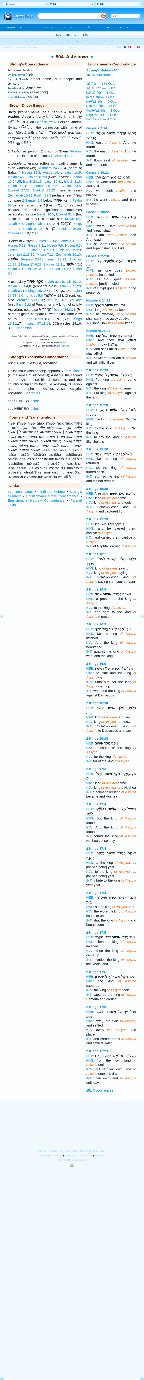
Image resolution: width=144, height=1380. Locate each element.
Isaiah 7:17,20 (70, 286)
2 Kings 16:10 (97, 703)
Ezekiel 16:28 (70, 229)
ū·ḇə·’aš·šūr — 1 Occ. (102, 115)
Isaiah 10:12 (71, 282)
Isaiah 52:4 (17, 186)
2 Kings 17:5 (96, 932)
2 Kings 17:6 (96, 972)
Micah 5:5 (15, 224)
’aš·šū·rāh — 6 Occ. (101, 88)
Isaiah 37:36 (33, 229)
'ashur (35, 393)
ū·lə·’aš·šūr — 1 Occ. (102, 106)
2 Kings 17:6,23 (30, 264)
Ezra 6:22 (23, 304)
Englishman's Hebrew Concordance (36, 500)
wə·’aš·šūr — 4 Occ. (101, 119)
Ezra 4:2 (74, 300)
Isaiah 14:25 (17, 177)
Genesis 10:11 (70, 241)
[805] (139, 625)
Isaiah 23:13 (32, 181)
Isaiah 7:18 (16, 269)
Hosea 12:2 (31, 172)
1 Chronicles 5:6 (30, 295)
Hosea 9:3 (73, 245)
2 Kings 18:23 (31, 319)
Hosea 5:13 (17, 245)
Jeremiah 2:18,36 (21, 254)
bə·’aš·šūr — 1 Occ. (101, 93)
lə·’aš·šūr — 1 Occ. (100, 97)
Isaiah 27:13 (37, 269)
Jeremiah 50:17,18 (30, 300)
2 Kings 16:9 (96, 624)
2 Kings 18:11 (54, 264)
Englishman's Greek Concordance (52, 496)
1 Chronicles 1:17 (64, 156)
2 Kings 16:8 (96, 589)
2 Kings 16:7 (96, 554)
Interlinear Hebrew (52, 492)
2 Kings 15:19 (35, 291)
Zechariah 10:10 (68, 254)
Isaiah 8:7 (15, 291)
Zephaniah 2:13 (38, 224)
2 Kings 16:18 (97, 738)
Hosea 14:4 (52, 172)
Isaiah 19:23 (37, 177)
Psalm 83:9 (42, 195)
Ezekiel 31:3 (65, 214)
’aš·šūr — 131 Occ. (100, 84)
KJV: (89, 151)
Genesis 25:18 (31, 259)
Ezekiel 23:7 (17, 233)
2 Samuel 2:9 (32, 200)
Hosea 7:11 (36, 245)
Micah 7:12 (45, 254)
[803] (4, 625)
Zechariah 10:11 (20, 195)
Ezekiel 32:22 (44, 190)
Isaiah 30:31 (53, 181)
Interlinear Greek (21, 492)
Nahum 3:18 (55, 300)
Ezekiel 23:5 (71, 186)
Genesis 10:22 (97, 212)
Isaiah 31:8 (72, 181)
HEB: (90, 133)
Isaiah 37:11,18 (38, 323)
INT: (89, 160)
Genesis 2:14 (45, 122)
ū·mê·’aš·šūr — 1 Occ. (103, 110)
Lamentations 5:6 (43, 186)
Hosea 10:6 (17, 250)
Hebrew (27, 47)
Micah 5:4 (73, 219)
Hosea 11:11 (60, 269)
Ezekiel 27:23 (19, 190)
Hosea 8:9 (55, 245)
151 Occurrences (99, 1090)
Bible (7, 47)
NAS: (90, 142)
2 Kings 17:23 (97, 1051)
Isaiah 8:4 (52, 282)
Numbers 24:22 (50, 168)
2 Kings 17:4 (96, 804)
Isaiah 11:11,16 (43, 250)
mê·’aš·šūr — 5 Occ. (101, 101)
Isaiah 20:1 (16, 286)
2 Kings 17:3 (96, 769)
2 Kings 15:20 (97, 405)
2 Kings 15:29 (97, 489)
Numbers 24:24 (98, 331)
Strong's (16, 47)
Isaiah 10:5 (72, 172)
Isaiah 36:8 (62, 309)
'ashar (77, 371)
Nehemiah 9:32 (27, 328)
